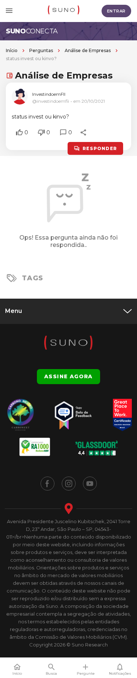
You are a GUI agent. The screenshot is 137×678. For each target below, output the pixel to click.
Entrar (116, 11)
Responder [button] (100, 148)
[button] (19, 132)
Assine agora (68, 376)
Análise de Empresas (88, 50)
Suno (32, 31)
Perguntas (41, 50)
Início (12, 50)
